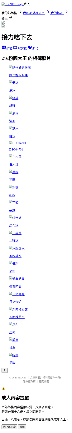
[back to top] (5, 370)
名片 (35, 48)
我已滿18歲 (9, 427)
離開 (22, 427)
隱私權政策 (29, 381)
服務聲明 (44, 381)
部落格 (23, 48)
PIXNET (22, 377)
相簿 (9, 48)
